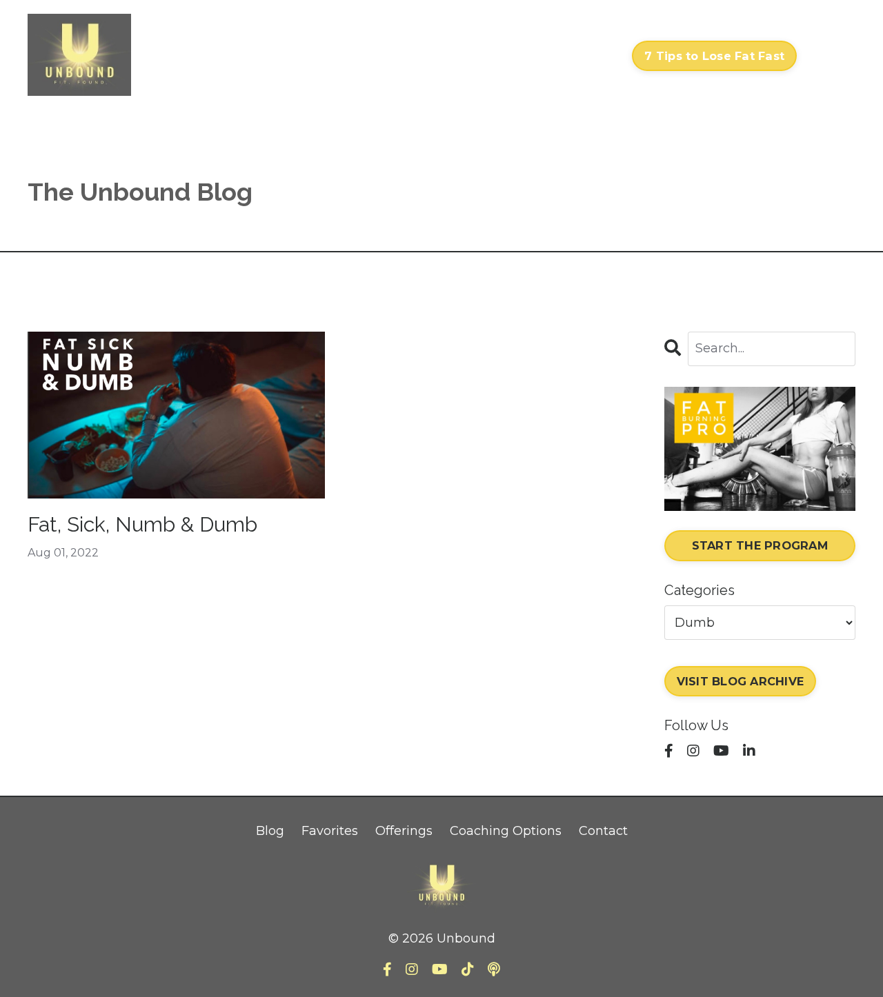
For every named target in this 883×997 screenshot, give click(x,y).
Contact (593, 55)
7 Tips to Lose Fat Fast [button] (714, 56)
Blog (270, 830)
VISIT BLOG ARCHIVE (740, 681)
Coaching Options (506, 830)
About (536, 55)
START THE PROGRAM (760, 545)
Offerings (404, 830)
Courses (401, 55)
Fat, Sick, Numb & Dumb (142, 524)
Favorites (329, 830)
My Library (471, 55)
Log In (830, 55)
